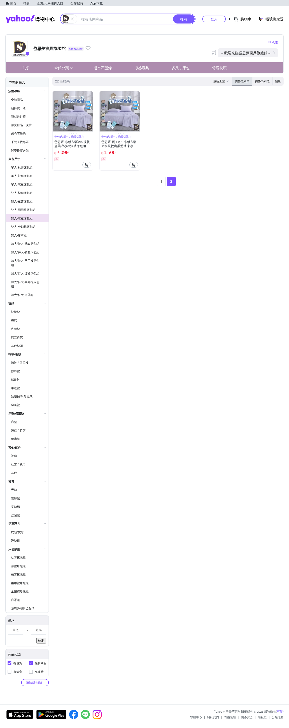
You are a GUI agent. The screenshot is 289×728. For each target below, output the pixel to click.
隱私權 (262, 717)
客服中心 (196, 717)
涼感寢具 (142, 67)
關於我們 (213, 717)
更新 (280, 711)
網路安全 (247, 717)
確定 (41, 640)
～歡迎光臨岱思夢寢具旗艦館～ (246, 52)
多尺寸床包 (181, 67)
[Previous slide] (55, 111)
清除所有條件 (35, 682)
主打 (25, 67)
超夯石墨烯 (103, 67)
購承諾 (273, 42)
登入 (214, 18)
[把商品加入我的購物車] (86, 165)
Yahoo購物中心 (30, 19)
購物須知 (230, 717)
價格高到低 (262, 81)
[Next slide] (90, 111)
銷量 (278, 81)
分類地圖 (278, 717)
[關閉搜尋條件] (72, 19)
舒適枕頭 (219, 67)
